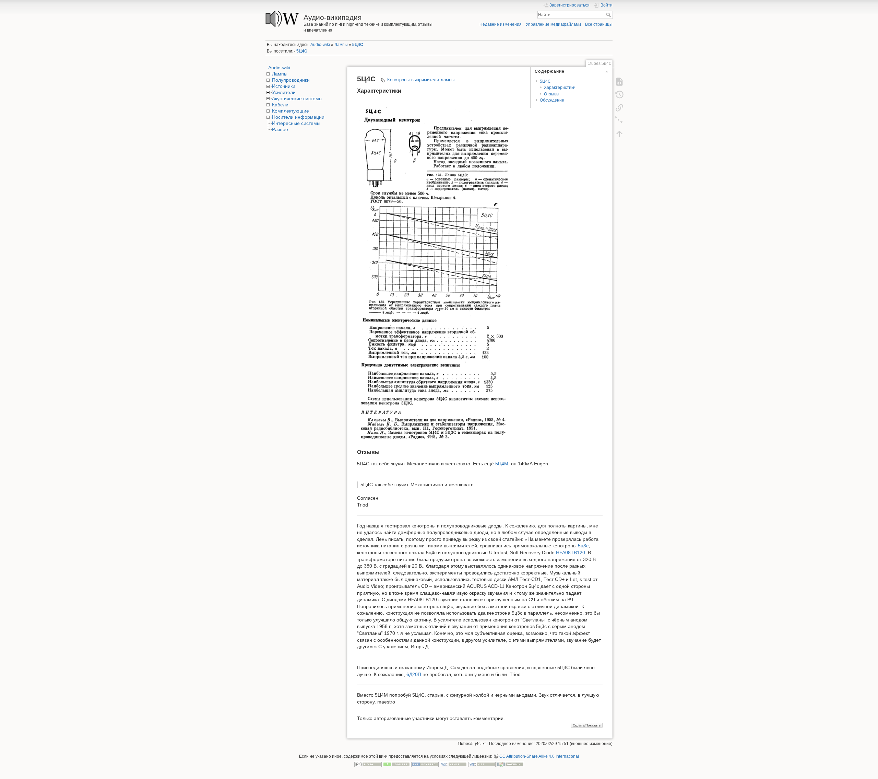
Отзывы (551, 94)
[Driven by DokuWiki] (510, 764)
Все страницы (599, 24)
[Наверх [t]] (619, 133)
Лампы (341, 44)
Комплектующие (290, 111)
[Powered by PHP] (425, 764)
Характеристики (560, 87)
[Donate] (396, 764)
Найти (609, 14)
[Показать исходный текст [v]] (619, 81)
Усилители (284, 92)
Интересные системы (296, 123)
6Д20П (413, 674)
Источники (283, 86)
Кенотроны (398, 79)
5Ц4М (501, 463)
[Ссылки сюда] (619, 107)
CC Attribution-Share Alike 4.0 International (539, 756)
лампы (447, 79)
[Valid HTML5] (453, 764)
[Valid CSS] (482, 764)
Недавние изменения (500, 24)
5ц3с (583, 545)
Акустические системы (297, 98)
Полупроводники (291, 80)
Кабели (280, 104)
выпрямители (425, 79)
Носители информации (298, 117)
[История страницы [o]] (619, 94)
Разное (280, 129)
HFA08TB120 (570, 552)
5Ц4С (357, 44)
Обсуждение (552, 100)
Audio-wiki (320, 44)
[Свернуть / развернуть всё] (619, 120)
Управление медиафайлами (553, 24)
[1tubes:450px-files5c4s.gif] (434, 270)
